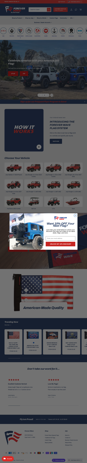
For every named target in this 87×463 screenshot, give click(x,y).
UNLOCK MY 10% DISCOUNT (60, 244)
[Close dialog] (75, 215)
